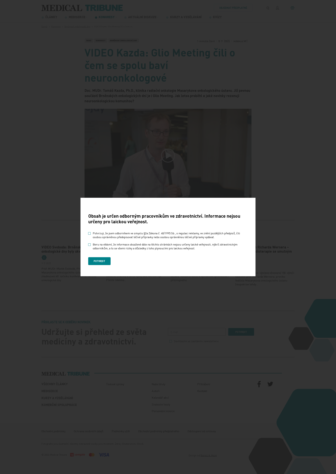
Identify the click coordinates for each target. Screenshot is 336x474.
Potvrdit (99, 261)
